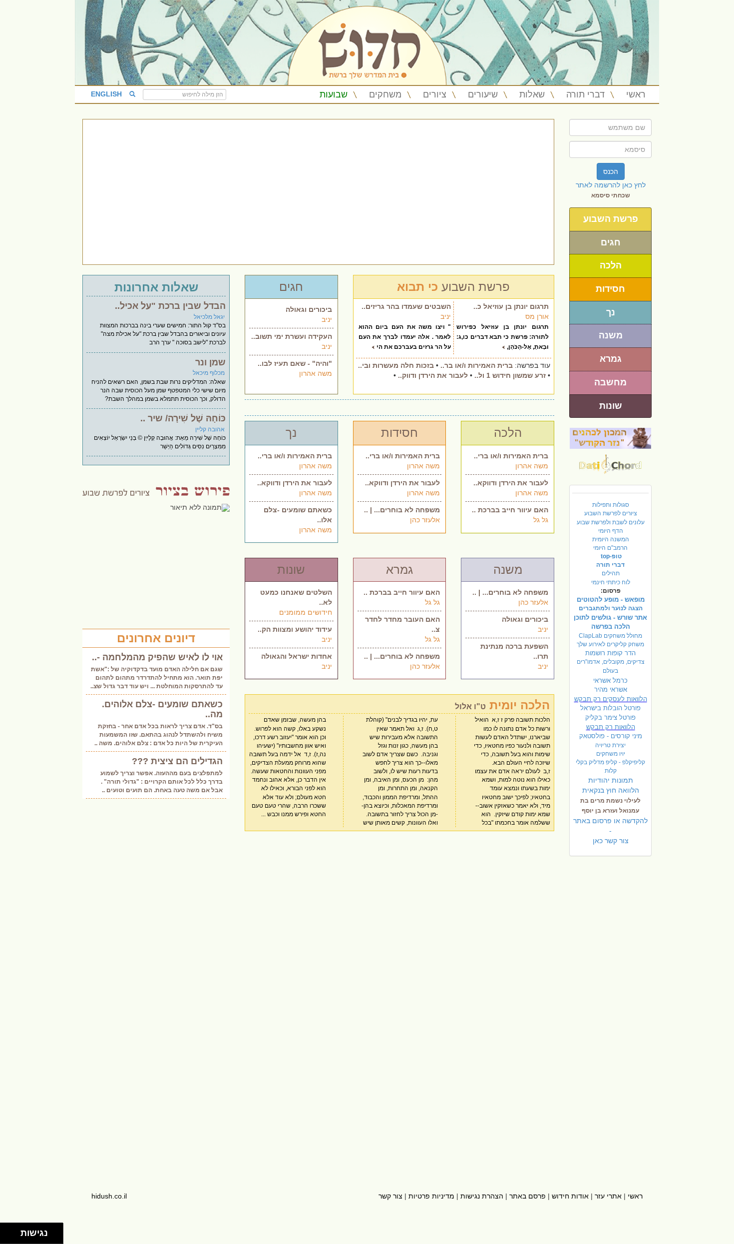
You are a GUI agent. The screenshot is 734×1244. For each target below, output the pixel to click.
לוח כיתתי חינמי (610, 582)
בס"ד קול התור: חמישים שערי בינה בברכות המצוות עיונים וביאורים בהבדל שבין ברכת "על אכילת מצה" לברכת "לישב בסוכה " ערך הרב (163, 334)
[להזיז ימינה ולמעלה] (13, 1231)
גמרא (611, 359)
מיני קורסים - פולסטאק (610, 736)
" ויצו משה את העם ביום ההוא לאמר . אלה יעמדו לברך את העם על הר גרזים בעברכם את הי (405, 336)
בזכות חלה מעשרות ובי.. (396, 365)
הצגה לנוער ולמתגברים (611, 608)
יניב (327, 319)
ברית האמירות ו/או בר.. (476, 365)
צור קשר (390, 1196)
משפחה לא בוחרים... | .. (402, 510)
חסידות (610, 289)
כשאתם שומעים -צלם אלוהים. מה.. (162, 709)
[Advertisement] (318, 192)
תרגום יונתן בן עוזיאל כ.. (511, 306)
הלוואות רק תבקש (610, 727)
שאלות (532, 94)
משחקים (385, 94)
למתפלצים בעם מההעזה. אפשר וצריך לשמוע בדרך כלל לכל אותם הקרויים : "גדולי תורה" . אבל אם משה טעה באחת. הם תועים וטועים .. (161, 782)
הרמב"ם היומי (610, 547)
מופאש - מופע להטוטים (611, 599)
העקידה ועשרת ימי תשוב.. (291, 336)
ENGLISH (106, 94)
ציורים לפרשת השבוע (610, 513)
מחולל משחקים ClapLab (610, 635)
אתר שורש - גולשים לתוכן (610, 617)
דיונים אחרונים (156, 638)
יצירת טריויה (610, 745)
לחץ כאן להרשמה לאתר (611, 185)
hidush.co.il (109, 1196)
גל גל (540, 520)
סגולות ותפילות (610, 504)
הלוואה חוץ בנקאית (610, 790)
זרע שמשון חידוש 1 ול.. (510, 375)
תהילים (611, 573)
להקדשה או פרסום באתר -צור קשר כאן (610, 831)
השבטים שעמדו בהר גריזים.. (406, 306)
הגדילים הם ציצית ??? (177, 761)
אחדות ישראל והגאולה (296, 656)
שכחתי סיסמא (610, 195)
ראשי (636, 94)
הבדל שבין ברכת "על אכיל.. (170, 306)
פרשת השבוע (610, 219)
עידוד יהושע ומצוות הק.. (295, 629)
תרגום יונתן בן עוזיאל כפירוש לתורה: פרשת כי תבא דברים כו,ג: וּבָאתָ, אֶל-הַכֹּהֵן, (502, 336)
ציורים (434, 94)
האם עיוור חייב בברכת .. (510, 510)
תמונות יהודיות (610, 780)
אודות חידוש (570, 1196)
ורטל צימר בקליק (610, 717)
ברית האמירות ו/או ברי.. (295, 456)
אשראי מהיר (610, 689)
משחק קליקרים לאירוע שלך (610, 644)
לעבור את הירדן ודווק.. (433, 375)
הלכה (611, 265)
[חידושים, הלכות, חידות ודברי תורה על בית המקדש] (610, 438)
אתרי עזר (608, 1196)
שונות (610, 406)
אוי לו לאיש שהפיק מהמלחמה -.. (157, 657)
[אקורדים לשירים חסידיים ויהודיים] (610, 461)
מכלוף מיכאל (209, 372)
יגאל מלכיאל (209, 316)
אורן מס (537, 316)
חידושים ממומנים (305, 612)
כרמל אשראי (610, 680)
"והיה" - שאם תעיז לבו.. (295, 363)
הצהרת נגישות (481, 1196)
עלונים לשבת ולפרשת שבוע (611, 522)
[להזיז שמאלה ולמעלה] (7, 1231)
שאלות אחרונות (156, 287)
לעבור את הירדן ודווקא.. (294, 483)
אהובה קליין (210, 429)
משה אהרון (315, 373)
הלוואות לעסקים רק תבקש (610, 699)
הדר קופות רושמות (610, 653)
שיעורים (483, 94)
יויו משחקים (610, 753)
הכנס (610, 171)
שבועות (334, 94)
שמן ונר (210, 362)
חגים (611, 242)
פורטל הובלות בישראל (610, 708)
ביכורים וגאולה (309, 309)
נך (610, 312)
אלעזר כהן (425, 520)
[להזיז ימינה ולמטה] (13, 1236)
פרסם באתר (527, 1196)
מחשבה (610, 382)
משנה (611, 335)
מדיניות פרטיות (431, 1196)
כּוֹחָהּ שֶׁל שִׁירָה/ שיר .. (183, 418)
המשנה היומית (610, 539)
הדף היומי (610, 530)
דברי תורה (585, 94)
